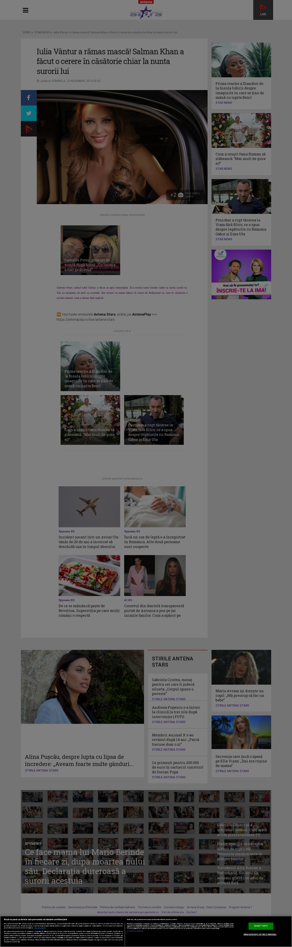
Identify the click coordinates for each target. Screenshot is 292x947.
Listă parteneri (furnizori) (135, 931)
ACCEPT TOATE (261, 926)
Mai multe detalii (40, 928)
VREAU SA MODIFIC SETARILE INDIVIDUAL (260, 934)
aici (18, 937)
